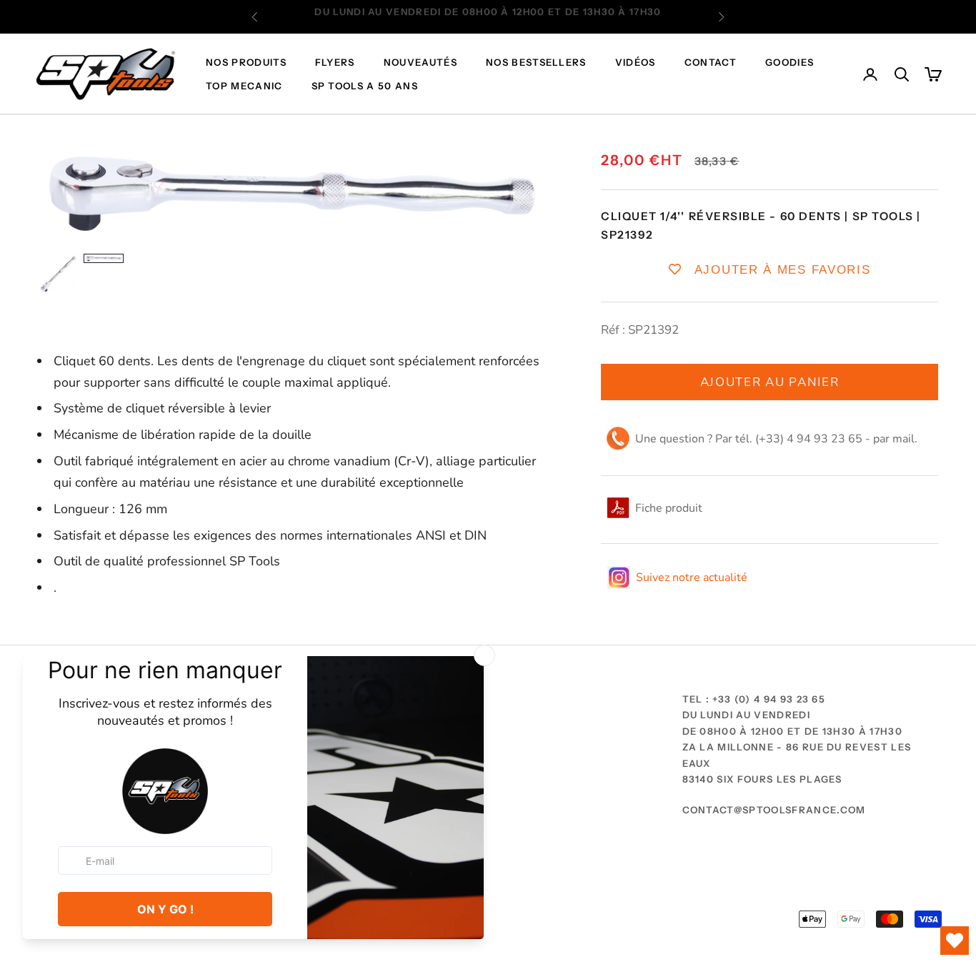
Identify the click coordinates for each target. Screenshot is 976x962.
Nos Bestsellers (536, 63)
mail (903, 439)
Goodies (789, 63)
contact (710, 63)
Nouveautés (420, 63)
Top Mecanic (244, 85)
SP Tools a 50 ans (365, 85)
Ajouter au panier (770, 381)
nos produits (246, 63)
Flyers (335, 63)
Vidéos (635, 63)
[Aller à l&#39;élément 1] (58, 274)
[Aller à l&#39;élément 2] (104, 258)
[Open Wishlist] (954, 940)
